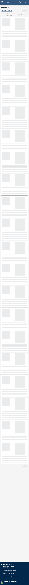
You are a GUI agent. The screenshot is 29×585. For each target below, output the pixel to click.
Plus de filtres (6, 10)
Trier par (8, 13)
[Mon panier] (26, 2)
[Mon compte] (20, 2)
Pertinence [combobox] (9, 15)
